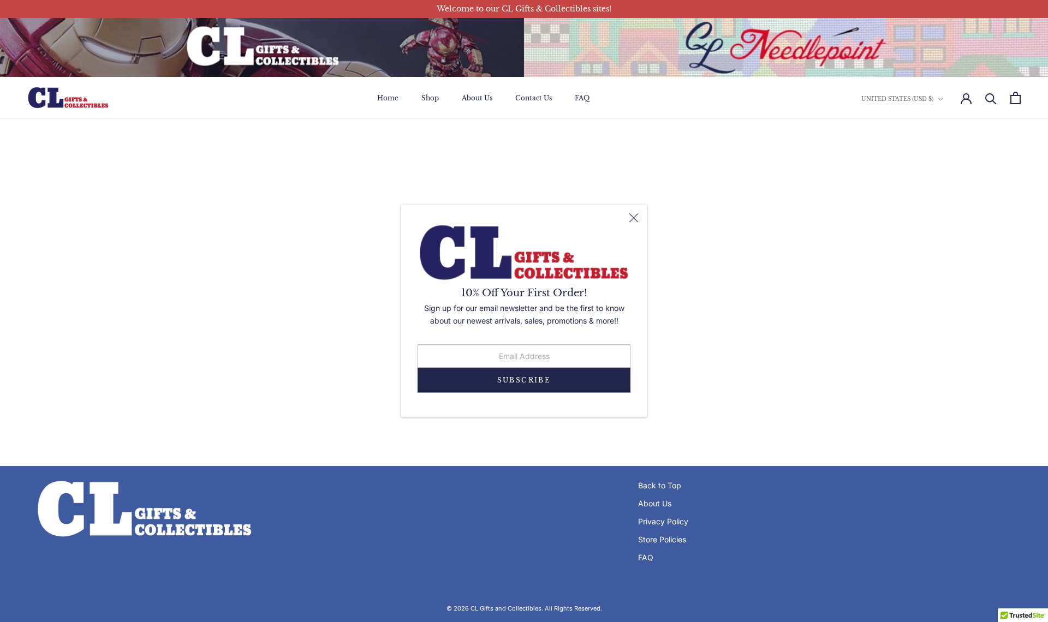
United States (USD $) (897, 99)
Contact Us (533, 98)
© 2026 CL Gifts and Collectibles (493, 608)
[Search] (991, 98)
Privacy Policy (663, 521)
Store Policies (662, 539)
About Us (477, 98)
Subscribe (524, 380)
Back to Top (659, 485)
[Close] (634, 218)
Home (387, 98)
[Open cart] (1015, 98)
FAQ (582, 98)
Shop (430, 98)
